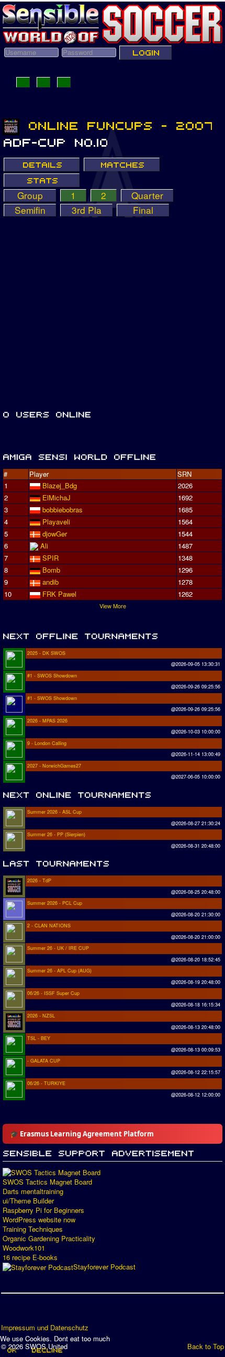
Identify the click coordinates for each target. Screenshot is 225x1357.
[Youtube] (49, 1312)
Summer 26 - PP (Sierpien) (56, 834)
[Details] (42, 164)
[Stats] (42, 180)
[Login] (145, 52)
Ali (44, 546)
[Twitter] (30, 1312)
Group (30, 195)
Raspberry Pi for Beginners (43, 1210)
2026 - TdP (39, 880)
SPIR (50, 558)
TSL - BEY (38, 1038)
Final (143, 210)
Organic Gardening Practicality (49, 1238)
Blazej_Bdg (59, 485)
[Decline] (47, 1350)
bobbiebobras (62, 510)
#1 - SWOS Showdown (52, 675)
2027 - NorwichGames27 (54, 765)
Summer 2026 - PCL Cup (54, 903)
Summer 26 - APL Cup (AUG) (59, 970)
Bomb (51, 570)
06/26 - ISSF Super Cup (53, 993)
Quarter (147, 195)
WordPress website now (39, 1219)
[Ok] (11, 1350)
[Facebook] (10, 1312)
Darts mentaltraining (33, 1191)
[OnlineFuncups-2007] (120, 126)
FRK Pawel (59, 594)
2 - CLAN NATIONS (49, 925)
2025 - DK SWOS (46, 653)
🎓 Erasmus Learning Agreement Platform (82, 1134)
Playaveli (56, 522)
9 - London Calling (46, 743)
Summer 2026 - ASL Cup (54, 811)
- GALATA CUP (43, 1060)
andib (50, 582)
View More (112, 605)
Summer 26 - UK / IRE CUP (58, 948)
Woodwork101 (24, 1248)
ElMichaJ (56, 497)
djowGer (54, 534)
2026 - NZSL (41, 1015)
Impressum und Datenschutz (44, 1327)
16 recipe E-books (30, 1257)
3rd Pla (87, 210)
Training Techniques (33, 1229)
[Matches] (122, 164)
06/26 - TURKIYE (46, 1083)
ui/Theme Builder (28, 1201)
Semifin (30, 210)
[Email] (69, 1312)
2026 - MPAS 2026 (47, 720)
